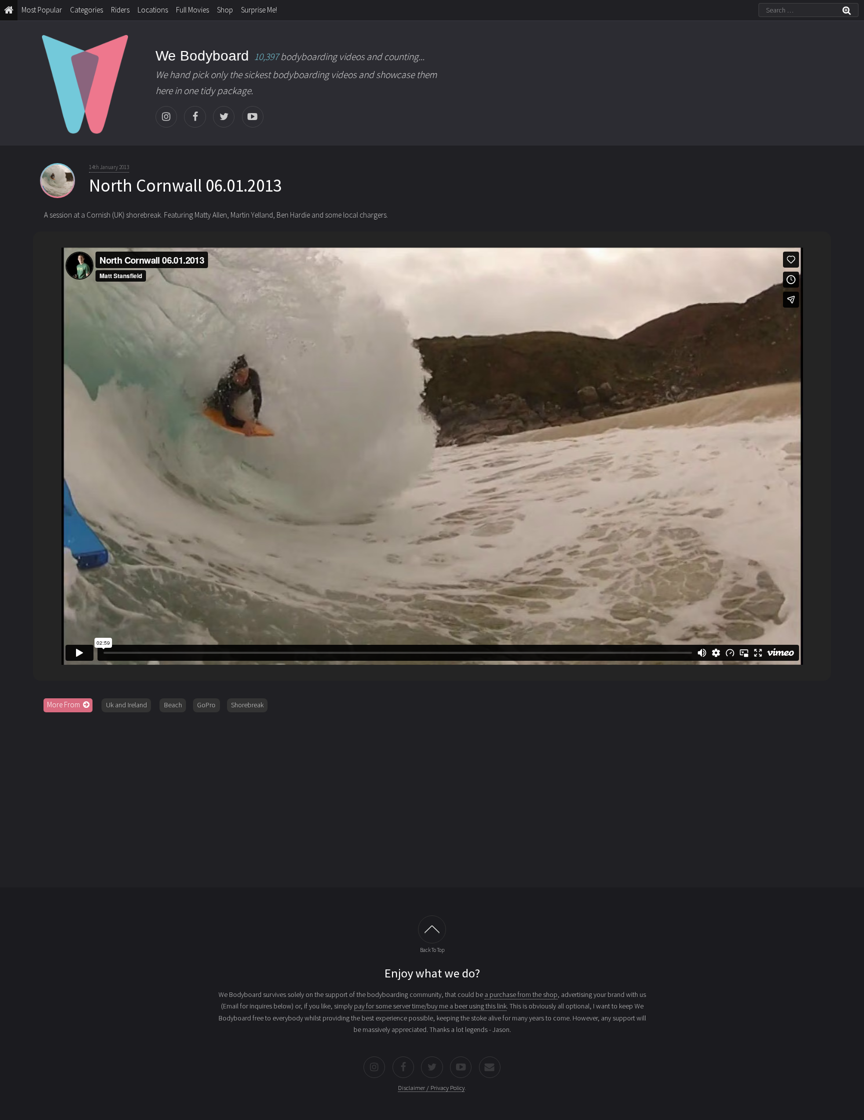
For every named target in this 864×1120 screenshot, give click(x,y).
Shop (225, 10)
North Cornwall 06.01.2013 (185, 186)
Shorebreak (247, 704)
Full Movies (192, 10)
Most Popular (42, 10)
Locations (153, 10)
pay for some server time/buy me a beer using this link (430, 1005)
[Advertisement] (432, 796)
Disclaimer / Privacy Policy (431, 1087)
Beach (173, 704)
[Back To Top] (432, 929)
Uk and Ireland (126, 704)
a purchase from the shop (521, 994)
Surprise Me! (259, 10)
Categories (86, 10)
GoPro (206, 704)
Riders (120, 10)
